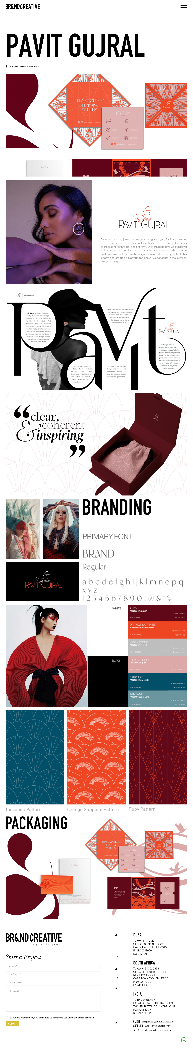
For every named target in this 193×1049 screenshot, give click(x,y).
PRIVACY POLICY (143, 981)
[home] (23, 6)
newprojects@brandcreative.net (157, 1021)
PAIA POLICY (140, 985)
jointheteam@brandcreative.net (157, 1030)
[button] (184, 6)
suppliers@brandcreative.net (158, 1026)
